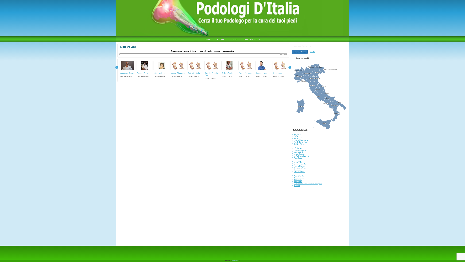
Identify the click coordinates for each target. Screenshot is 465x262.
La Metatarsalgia (299, 154)
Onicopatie (297, 170)
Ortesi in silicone (299, 172)
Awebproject (235, 260)
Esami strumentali (300, 164)
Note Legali (298, 134)
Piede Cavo (298, 158)
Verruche (297, 186)
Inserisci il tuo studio (301, 140)
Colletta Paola (227, 73)
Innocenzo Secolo (127, 73)
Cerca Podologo (300, 52)
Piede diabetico (299, 178)
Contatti (234, 39)
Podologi (220, 39)
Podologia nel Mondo (301, 142)
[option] (127, 69)
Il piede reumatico (300, 150)
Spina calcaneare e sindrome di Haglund (308, 184)
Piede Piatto (298, 180)
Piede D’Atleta (299, 176)
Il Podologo (298, 148)
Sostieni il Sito (299, 138)
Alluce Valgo (298, 162)
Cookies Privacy (299, 144)
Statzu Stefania (194, 73)
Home (207, 39)
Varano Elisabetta (178, 73)
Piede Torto (298, 182)
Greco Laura (277, 73)
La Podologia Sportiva (301, 156)
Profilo (296, 136)
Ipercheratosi (298, 152)
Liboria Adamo (159, 73)
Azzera (312, 52)
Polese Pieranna (245, 73)
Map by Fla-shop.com (300, 130)
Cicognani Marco (262, 73)
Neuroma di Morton (300, 168)
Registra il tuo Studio (252, 39)
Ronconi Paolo (142, 73)
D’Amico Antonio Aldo (211, 74)
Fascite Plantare (299, 166)
